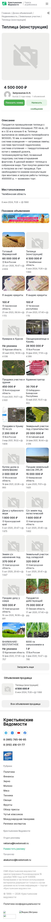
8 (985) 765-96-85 (14, 739)
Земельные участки (29, 16)
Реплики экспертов (14, 823)
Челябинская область (14, 194)
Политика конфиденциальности (21, 903)
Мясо (6, 790)
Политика (9, 771)
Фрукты (7, 804)
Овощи (7, 800)
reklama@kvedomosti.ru (16, 843)
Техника (8, 795)
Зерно (6, 781)
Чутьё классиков (13, 814)
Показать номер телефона (14, 103)
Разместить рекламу (14, 849)
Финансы (8, 776)
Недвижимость (9, 16)
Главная (6, 13)
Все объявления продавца (25, 704)
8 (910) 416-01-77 (14, 744)
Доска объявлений (22, 13)
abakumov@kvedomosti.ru (17, 860)
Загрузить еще (25, 667)
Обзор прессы (11, 809)
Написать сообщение (37, 103)
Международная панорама (18, 819)
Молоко (7, 785)
